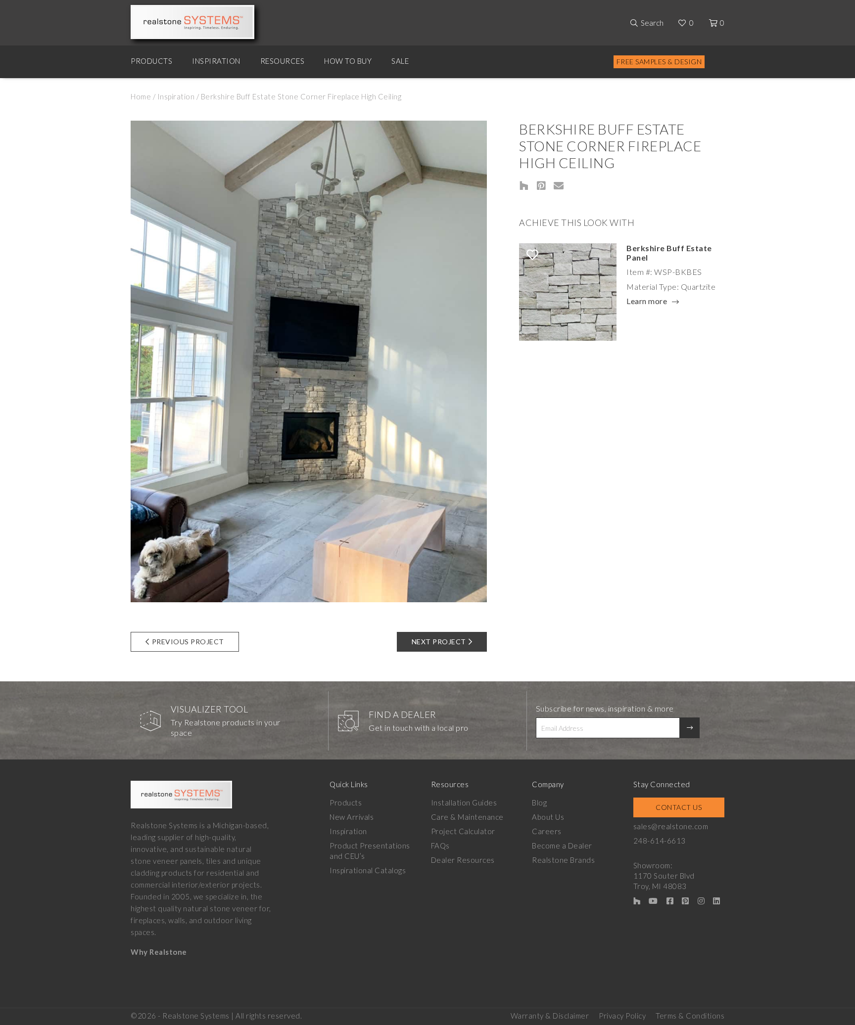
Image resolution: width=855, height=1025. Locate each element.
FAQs (440, 845)
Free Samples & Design (659, 61)
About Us (548, 816)
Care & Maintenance (467, 816)
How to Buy (348, 60)
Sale (400, 60)
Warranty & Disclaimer (550, 1015)
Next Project (439, 641)
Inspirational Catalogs (368, 870)
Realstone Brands (563, 859)
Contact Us (679, 807)
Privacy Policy (622, 1015)
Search (652, 22)
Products (151, 60)
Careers (547, 831)
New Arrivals (352, 816)
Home (141, 96)
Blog (539, 802)
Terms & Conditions (690, 1015)
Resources (282, 60)
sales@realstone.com (671, 826)
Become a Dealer (562, 845)
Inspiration (216, 60)
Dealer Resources (463, 859)
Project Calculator (463, 831)
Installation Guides (464, 802)
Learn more (646, 302)
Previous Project (188, 641)
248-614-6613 (659, 840)
